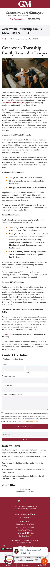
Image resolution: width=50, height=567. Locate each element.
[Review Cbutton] (9, 560)
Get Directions (25, 517)
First (3, 372)
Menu (25, 565)
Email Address (9, 385)
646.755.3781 (25, 546)
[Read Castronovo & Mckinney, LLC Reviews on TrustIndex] (8, 548)
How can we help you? (12, 394)
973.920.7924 (25, 530)
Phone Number (9, 376)
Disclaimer (33, 508)
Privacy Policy (21, 421)
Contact (5, 334)
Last (27, 372)
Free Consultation (17, 19)
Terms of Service (33, 421)
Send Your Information (24, 427)
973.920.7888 (34, 19)
